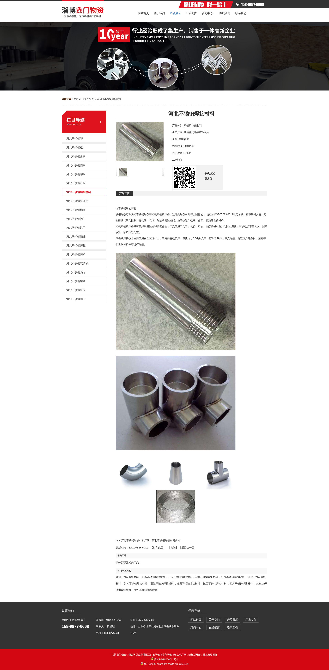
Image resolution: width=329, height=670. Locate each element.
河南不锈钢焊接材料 (135, 583)
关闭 (173, 547)
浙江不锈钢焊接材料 (162, 583)
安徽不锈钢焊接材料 (206, 577)
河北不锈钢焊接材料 (110, 99)
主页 (76, 99)
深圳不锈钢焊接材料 (188, 583)
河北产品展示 (89, 99)
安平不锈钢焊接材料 (145, 590)
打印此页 (158, 547)
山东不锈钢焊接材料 (153, 577)
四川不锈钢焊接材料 (241, 583)
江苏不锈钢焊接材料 (232, 577)
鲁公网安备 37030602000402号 (161, 664)
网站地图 (183, 664)
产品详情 (124, 193)
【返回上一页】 (188, 547)
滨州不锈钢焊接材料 (127, 577)
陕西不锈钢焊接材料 (214, 583)
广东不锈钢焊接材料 (180, 577)
